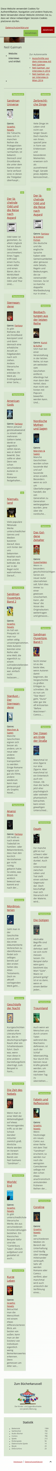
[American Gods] (10, 414)
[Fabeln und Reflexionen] (36, 1112)
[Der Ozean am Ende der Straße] (36, 750)
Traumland (40, 1008)
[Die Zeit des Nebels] (10, 1103)
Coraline (38, 1207)
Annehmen (31, 33)
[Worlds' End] (10, 1195)
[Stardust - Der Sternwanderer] (10, 716)
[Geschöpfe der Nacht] (10, 1017)
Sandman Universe (13, 102)
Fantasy (19, 325)
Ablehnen (48, 29)
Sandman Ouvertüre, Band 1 (40, 638)
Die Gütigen (41, 920)
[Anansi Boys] (10, 824)
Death (37, 829)
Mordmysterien (13, 908)
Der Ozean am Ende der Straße (40, 737)
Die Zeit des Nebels (14, 1092)
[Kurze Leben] (10, 1290)
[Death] (36, 838)
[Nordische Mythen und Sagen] (36, 438)
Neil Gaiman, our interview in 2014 (41, 69)
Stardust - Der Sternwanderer (13, 701)
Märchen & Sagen (39, 452)
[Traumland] (36, 1017)
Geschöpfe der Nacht (14, 1006)
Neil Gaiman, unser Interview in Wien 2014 (41, 77)
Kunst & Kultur (40, 344)
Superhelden (40, 562)
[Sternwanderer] (10, 315)
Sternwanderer (13, 304)
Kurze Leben (11, 1279)
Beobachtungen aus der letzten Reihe (40, 317)
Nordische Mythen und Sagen (40, 424)
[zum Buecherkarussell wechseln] (28, 1396)
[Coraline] (36, 1216)
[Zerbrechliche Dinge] (36, 113)
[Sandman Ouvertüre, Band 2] (10, 611)
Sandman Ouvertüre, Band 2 (14, 597)
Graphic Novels (11, 128)
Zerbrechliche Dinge (40, 102)
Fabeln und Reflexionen (41, 1101)
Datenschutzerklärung (33, 1461)
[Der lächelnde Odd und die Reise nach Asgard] (11, 227)
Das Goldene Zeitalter (39, 536)
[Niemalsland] (11, 512)
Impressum (18, 1461)
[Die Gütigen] (36, 929)
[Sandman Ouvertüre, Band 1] (36, 651)
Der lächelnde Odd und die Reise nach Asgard (13, 208)
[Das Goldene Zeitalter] (36, 549)
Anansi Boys (11, 813)
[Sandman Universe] (10, 113)
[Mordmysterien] (10, 919)
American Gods (13, 402)
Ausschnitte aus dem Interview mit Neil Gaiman (41, 61)
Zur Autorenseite (38, 54)
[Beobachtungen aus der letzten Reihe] (36, 332)
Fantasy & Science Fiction (41, 236)
